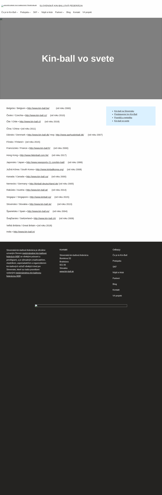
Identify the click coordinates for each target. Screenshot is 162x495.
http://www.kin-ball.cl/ (30, 121)
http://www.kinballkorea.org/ (50, 169)
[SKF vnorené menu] (38, 12)
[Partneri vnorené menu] (63, 12)
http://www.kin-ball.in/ (24, 231)
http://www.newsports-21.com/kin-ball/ (45, 162)
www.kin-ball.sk (67, 271)
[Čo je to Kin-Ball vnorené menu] (17, 12)
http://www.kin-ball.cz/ (36, 115)
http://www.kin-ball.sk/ (40, 204)
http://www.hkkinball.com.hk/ (34, 155)
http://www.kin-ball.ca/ (37, 176)
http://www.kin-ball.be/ (38, 108)
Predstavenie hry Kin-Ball (125, 114)
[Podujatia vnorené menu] (30, 12)
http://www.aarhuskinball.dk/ (70, 135)
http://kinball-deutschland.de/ (43, 183)
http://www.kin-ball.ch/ (45, 218)
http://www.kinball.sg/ (40, 197)
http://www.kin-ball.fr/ (39, 148)
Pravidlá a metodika (123, 118)
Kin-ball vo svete (121, 121)
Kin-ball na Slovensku (124, 111)
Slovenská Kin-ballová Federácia (61, 5)
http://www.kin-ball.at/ (37, 190)
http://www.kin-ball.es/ (38, 211)
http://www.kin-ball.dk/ (38, 135)
